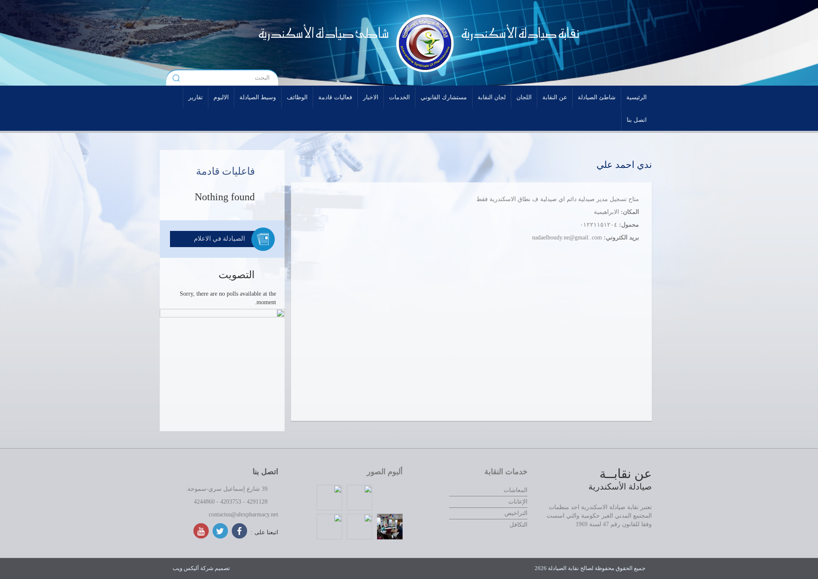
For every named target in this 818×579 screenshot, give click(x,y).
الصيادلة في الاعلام (219, 238)
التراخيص (515, 513)
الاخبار (370, 97)
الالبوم (221, 97)
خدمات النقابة (505, 471)
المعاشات (515, 490)
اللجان (524, 97)
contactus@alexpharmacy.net (243, 514)
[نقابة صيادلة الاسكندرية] (497, 42)
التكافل (518, 524)
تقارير (195, 97)
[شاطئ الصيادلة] (300, 42)
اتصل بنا (637, 120)
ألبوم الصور (385, 471)
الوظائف (297, 97)
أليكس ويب (186, 568)
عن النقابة (554, 97)
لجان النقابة (492, 97)
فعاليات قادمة (335, 97)
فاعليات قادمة (225, 171)
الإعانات (517, 501)
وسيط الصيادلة (257, 97)
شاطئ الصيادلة (597, 97)
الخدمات (399, 97)
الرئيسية (636, 97)
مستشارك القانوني (444, 97)
